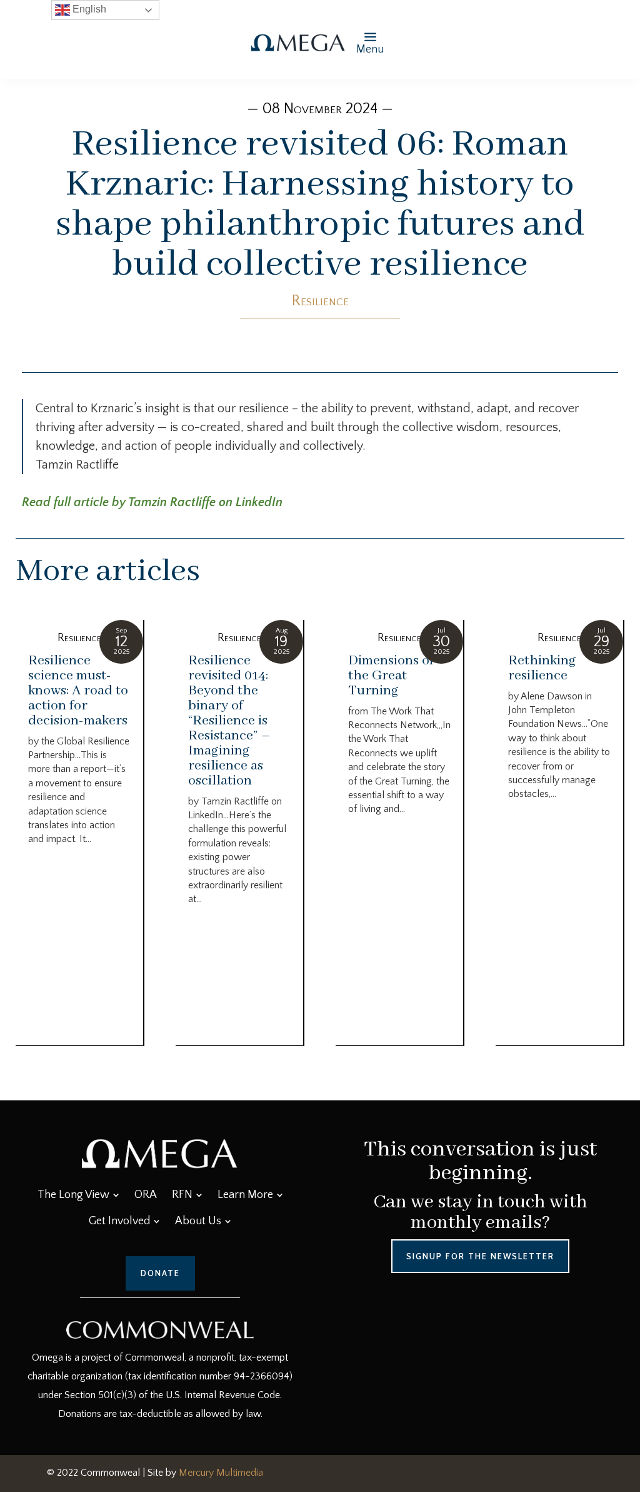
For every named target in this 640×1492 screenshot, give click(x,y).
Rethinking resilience (542, 668)
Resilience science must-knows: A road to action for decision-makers (78, 690)
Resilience (320, 301)
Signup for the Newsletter (480, 1256)
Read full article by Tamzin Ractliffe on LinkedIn (152, 502)
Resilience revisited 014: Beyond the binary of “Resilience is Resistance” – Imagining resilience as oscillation (229, 720)
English (88, 9)
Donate (160, 1273)
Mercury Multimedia (221, 1472)
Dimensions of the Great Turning (391, 675)
